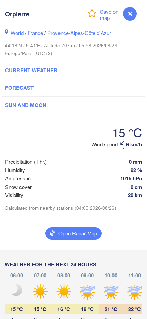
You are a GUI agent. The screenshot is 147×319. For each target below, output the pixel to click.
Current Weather (31, 70)
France (35, 32)
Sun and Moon (25, 105)
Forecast (19, 87)
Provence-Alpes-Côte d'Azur (79, 32)
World (17, 32)
